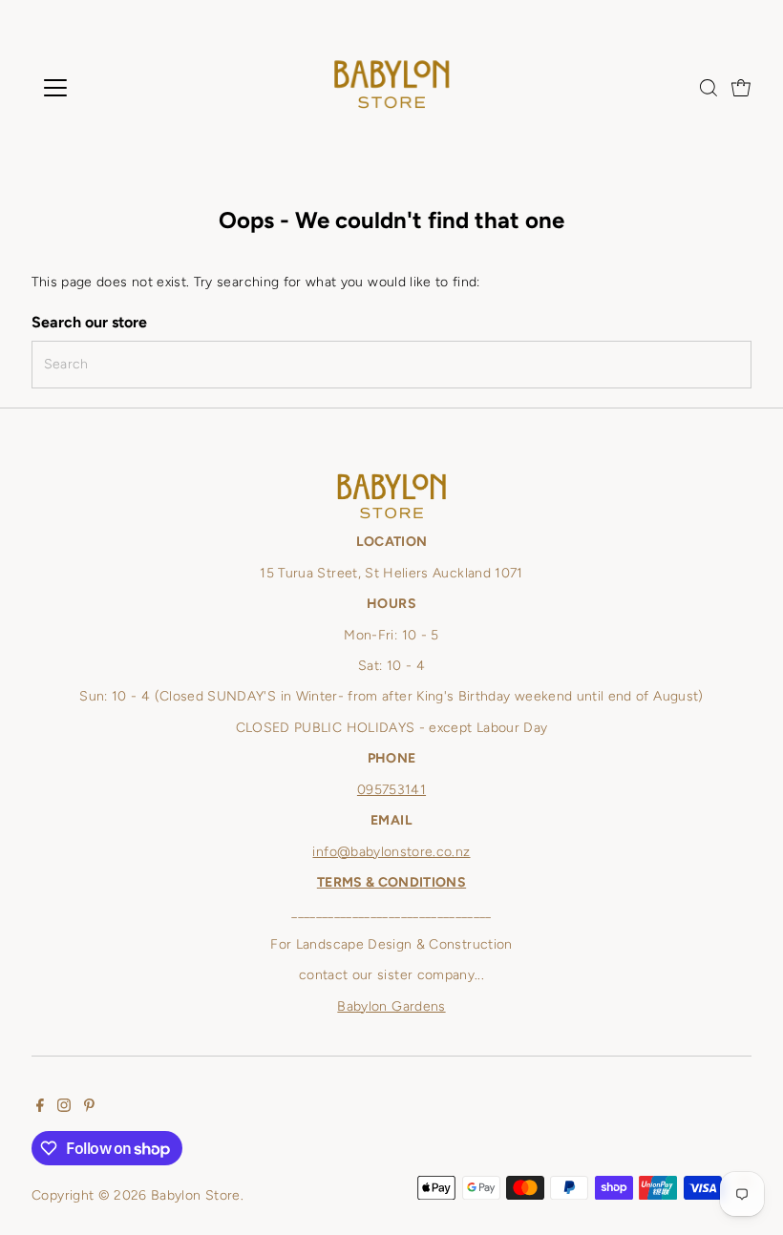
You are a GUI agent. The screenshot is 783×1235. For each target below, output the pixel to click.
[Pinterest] (89, 1108)
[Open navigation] (117, 88)
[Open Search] (708, 87)
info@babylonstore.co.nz (391, 852)
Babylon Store (196, 1195)
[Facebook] (40, 1108)
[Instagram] (64, 1108)
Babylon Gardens (391, 1006)
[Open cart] (741, 87)
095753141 (391, 790)
